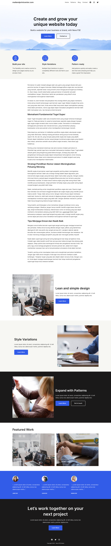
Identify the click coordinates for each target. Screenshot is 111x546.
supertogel (66, 212)
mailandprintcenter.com (23, 2)
